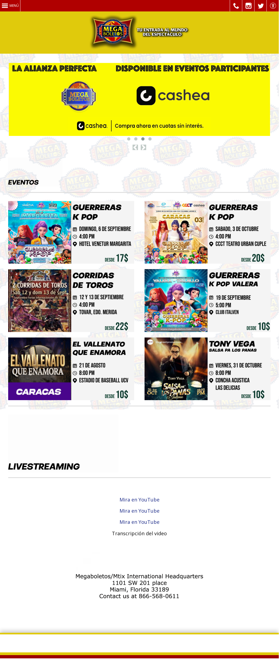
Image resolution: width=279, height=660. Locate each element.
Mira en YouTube (139, 499)
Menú (14, 5)
